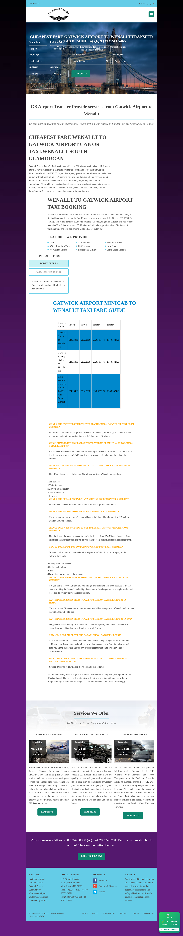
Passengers (117, 54)
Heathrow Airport (37, 879)
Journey (54, 67)
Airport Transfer (48, 734)
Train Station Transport (91, 734)
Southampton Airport (38, 897)
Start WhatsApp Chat (169, 929)
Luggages (33, 67)
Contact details (34, 3)
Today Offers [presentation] (49, 263)
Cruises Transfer (134, 734)
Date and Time (77, 54)
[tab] (49, 263)
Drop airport (35, 54)
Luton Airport (35, 889)
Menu (151, 14)
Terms (58, 913)
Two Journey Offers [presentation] (48, 272)
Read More (47, 812)
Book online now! (91, 856)
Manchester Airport (37, 893)
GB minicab (142, 879)
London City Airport (38, 900)
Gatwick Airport (36, 882)
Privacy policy (34, 916)
